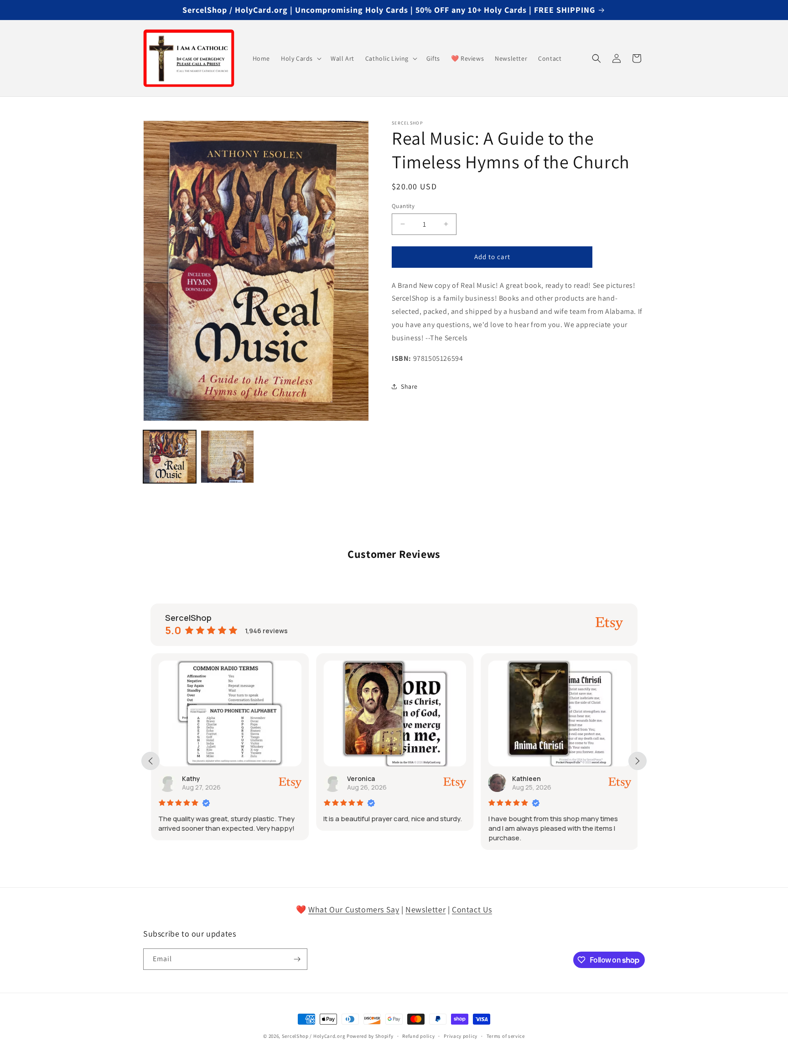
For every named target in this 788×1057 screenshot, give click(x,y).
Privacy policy (460, 1036)
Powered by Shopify (370, 1036)
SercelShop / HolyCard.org (314, 1036)
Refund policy (418, 1036)
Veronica (360, 778)
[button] (300, 58)
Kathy (190, 778)
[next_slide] (637, 761)
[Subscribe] (297, 959)
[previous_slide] (150, 761)
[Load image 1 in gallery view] (169, 456)
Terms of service (506, 1036)
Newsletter (425, 909)
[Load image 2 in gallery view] (227, 456)
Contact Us (472, 909)
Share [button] (409, 386)
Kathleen (526, 778)
